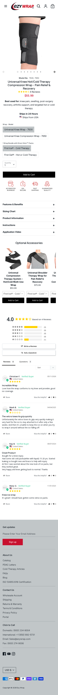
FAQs (5, 573)
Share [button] (7, 397)
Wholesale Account (12, 595)
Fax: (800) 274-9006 (13, 643)
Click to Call (9, 625)
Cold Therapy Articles (14, 569)
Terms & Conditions (12, 608)
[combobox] (9, 164)
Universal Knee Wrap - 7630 (18, 129)
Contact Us (8, 590)
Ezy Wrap (20, 688)
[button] (50, 397)
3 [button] (24, 71)
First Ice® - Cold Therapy (16, 148)
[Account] (45, 5)
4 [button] (27, 71)
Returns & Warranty (12, 604)
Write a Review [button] (30, 346)
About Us (7, 555)
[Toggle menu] (6, 6)
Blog (5, 577)
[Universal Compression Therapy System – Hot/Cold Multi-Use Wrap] (13, 259)
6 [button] (34, 71)
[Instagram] (13, 653)
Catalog (7, 560)
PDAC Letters (9, 564)
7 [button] (37, 71)
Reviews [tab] (6, 361)
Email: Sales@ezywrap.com (16, 639)
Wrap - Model (8, 124)
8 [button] (40, 71)
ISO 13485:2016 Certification (17, 582)
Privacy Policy (10, 612)
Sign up (12, 542)
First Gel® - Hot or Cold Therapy (20, 154)
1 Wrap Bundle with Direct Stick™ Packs (18, 143)
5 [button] (30, 71)
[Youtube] (9, 653)
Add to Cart (13, 300)
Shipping (7, 599)
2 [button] (21, 71)
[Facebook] (4, 653)
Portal (6, 617)
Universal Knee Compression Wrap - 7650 (25, 136)
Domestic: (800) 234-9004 (16, 630)
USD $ (8, 670)
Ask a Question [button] (30, 353)
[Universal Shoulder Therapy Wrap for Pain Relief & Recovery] (37, 259)
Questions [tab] (23, 361)
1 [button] (17, 72)
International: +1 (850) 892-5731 (19, 634)
